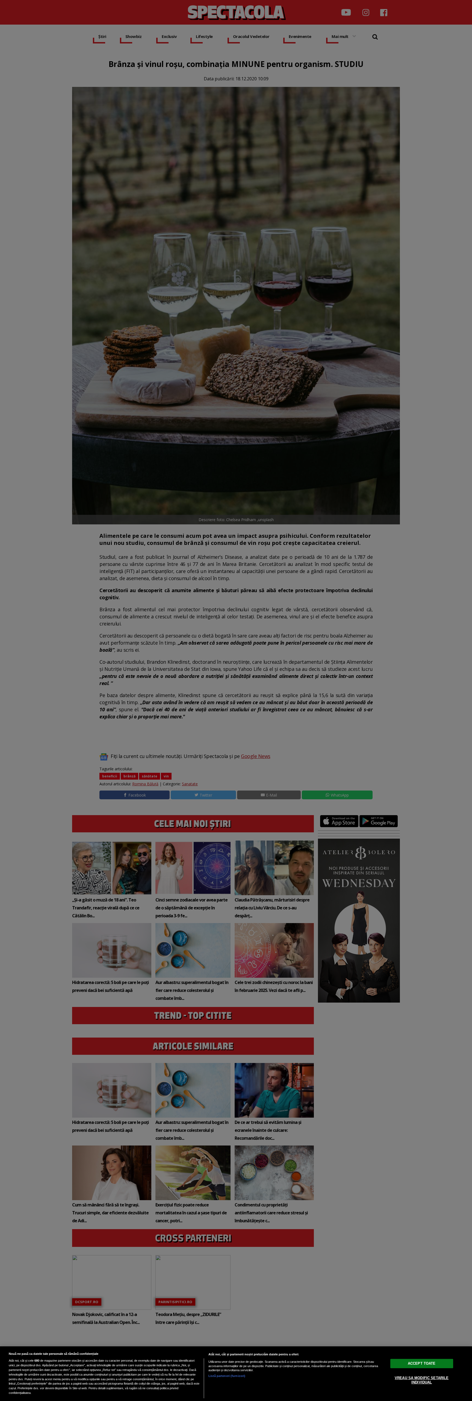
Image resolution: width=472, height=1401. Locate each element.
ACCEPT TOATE (422, 1363)
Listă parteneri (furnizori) (226, 1375)
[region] (236, 1373)
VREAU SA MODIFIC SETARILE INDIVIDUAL (422, 1380)
